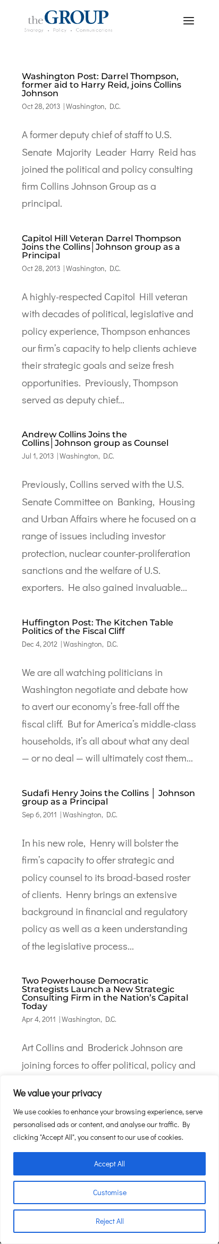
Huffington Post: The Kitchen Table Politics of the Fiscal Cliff (97, 626)
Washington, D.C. (93, 106)
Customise (110, 1192)
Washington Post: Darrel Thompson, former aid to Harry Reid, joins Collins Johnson (101, 84)
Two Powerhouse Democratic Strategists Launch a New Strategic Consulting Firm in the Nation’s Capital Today (105, 993)
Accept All (109, 1163)
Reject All (110, 1221)
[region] (109, 1159)
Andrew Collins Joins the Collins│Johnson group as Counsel (95, 438)
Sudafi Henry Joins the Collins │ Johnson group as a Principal (108, 797)
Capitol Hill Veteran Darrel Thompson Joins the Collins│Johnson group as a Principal (101, 246)
